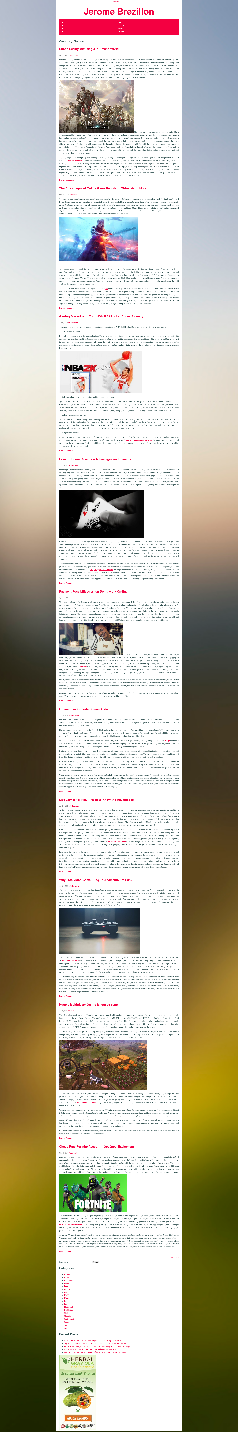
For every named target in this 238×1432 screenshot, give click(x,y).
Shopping (68, 1316)
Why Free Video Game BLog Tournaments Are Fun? (96, 880)
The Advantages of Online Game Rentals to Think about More (102, 188)
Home (121, 22)
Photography (69, 1307)
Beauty (67, 1274)
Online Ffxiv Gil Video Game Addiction (86, 709)
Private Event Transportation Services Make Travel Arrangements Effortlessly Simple (97, 1346)
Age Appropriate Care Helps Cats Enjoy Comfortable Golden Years (90, 1349)
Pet (65, 1304)
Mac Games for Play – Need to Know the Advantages (96, 799)
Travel (121, 25)
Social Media (69, 1319)
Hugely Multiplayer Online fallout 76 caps (88, 1004)
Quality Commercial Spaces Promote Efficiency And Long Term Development (95, 1352)
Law (66, 1301)
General (67, 1292)
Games (67, 1289)
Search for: (63, 1261)
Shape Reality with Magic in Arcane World (89, 49)
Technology (69, 1325)
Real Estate (68, 1310)
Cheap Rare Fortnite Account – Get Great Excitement (96, 1146)
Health (121, 31)
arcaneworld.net (75, 160)
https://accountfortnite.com (70, 1224)
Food (66, 1286)
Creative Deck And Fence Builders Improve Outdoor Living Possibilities (92, 1340)
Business (121, 28)
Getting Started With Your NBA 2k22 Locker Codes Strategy (101, 316)
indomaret (82, 666)
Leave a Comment (66, 179)
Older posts (174, 1257)
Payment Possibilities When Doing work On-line (93, 591)
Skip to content (119, 1)
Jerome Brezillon (119, 11)
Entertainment (69, 1280)
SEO (66, 1313)
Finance (67, 1283)
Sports (66, 1322)
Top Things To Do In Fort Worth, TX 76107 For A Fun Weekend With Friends (95, 1343)
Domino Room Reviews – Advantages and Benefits (95, 459)
